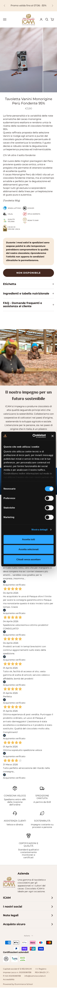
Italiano (27, 936)
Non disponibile (28, 272)
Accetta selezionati (29, 549)
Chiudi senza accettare (28, 559)
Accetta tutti (28, 539)
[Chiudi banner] (52, 436)
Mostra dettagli (39, 529)
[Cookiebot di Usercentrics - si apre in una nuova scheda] (34, 436)
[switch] (49, 498)
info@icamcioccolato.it (35, 976)
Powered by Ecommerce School (18, 984)
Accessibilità (8, 979)
